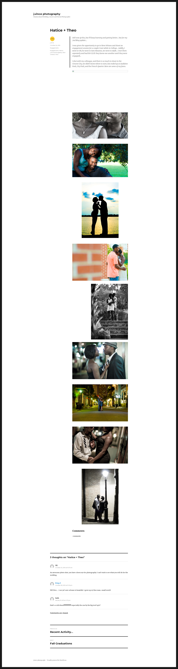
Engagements (54, 48)
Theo (56, 54)
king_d (58, 583)
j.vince (52, 42)
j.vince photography (46, 14)
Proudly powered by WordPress (56, 660)
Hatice (61, 50)
